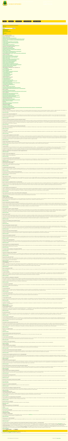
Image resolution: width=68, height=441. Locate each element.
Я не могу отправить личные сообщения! (9, 86)
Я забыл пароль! (5, 40)
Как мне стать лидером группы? (7, 81)
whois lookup (60, 423)
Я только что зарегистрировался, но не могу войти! (10, 41)
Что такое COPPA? (5, 43)
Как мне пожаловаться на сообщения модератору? (10, 63)
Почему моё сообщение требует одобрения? (9, 65)
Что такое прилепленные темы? (7, 74)
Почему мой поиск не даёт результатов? (9, 94)
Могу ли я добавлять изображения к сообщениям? (10, 71)
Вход (3, 34)
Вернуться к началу (6, 112)
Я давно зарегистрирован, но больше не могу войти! (10, 42)
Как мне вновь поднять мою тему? (8, 66)
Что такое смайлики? (6, 70)
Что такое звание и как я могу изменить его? (9, 52)
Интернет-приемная (37, 21)
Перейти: (4, 429)
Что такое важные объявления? (7, 72)
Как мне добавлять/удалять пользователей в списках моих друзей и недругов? (14, 91)
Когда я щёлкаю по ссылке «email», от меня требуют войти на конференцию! (14, 53)
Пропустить (4, 26)
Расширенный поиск (6, 29)
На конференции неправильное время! (9, 48)
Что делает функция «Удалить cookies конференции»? (11, 45)
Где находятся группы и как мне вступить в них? (10, 80)
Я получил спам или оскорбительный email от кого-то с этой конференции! (14, 88)
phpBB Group (31, 414)
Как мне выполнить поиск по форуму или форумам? (10, 93)
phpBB (10, 432)
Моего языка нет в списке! (7, 50)
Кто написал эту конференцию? (7, 105)
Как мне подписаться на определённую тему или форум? (11, 99)
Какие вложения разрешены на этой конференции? (10, 102)
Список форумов (5, 30)
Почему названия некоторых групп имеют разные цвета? (11, 82)
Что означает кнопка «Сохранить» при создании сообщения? (12, 64)
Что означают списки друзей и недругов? (9, 90)
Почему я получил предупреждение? (8, 62)
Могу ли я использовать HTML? (7, 69)
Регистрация (4, 33)
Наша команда (5, 431)
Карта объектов (18, 21)
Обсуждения (11, 21)
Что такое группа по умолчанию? (8, 83)
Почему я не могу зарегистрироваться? (9, 44)
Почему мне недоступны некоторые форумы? (10, 60)
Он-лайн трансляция (27, 21)
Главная (4, 21)
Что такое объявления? (6, 73)
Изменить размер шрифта (7, 31)
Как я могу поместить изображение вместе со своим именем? (12, 51)
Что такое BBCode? (6, 68)
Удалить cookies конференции (12, 431)
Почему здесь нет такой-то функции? (8, 106)
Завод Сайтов (59, 438)
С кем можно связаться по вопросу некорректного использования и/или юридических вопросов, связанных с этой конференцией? (22, 107)
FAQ (3, 32)
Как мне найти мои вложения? (7, 103)
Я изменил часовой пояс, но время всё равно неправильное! (12, 49)
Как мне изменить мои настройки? (8, 47)
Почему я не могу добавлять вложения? (9, 61)
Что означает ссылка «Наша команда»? (9, 84)
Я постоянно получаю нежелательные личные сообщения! (12, 87)
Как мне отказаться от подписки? (8, 100)
